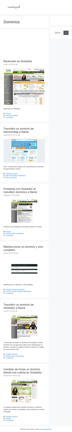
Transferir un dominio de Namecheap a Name (19, 130)
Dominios (8, 113)
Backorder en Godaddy (18, 61)
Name (7, 175)
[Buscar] (65, 33)
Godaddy (15, 115)
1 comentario (9, 117)
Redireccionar (27, 291)
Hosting (14, 291)
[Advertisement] (24, 46)
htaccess (20, 291)
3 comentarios (10, 420)
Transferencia (22, 175)
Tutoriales (8, 173)
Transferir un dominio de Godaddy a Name (19, 306)
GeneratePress (47, 429)
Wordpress (21, 289)
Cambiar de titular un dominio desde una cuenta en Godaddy (23, 371)
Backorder (9, 115)
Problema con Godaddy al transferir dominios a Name (20, 190)
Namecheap (13, 175)
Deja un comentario (11, 177)
